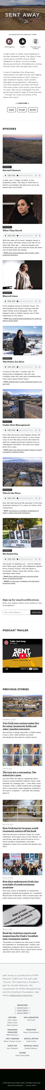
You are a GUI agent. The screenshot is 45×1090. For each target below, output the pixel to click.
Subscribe (36, 612)
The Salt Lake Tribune (36, 47)
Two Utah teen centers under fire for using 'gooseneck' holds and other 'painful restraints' (21, 726)
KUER (22, 47)
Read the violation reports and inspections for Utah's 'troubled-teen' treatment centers (20, 936)
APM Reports (9, 47)
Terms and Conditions (15, 1085)
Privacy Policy (31, 1085)
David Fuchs (22, 1008)
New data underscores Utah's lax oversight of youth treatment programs (21, 884)
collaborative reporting (20, 995)
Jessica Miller (22, 1013)
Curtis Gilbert (22, 1010)
